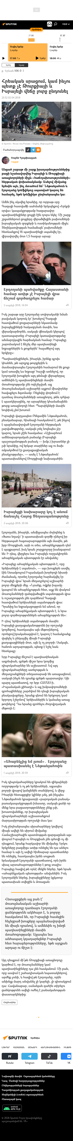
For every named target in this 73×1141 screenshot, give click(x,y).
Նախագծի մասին (12, 1076)
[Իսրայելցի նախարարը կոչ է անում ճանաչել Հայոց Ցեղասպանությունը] (36, 485)
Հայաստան (19, 1047)
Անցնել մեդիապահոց (42, 143)
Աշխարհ (32, 1047)
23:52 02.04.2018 (11, 97)
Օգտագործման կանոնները (39, 1076)
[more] (67, 305)
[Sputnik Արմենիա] (10, 25)
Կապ (4, 1080)
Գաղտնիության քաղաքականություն (22, 1090)
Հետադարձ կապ (11, 1099)
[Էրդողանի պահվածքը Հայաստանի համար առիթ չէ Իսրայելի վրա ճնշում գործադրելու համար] (36, 263)
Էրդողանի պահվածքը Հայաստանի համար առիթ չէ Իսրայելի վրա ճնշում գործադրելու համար (36, 293)
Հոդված (14, 162)
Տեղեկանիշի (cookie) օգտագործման (22, 1094)
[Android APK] (12, 1108)
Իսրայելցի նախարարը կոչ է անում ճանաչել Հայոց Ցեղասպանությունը (36, 513)
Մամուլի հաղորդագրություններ (27, 1080)
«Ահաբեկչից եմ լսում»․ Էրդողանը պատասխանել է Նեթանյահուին (35, 763)
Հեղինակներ (9, 1002)
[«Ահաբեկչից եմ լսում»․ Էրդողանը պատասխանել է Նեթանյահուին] (36, 735)
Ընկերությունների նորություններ (20, 1085)
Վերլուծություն (50, 1047)
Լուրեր (14, 50)
